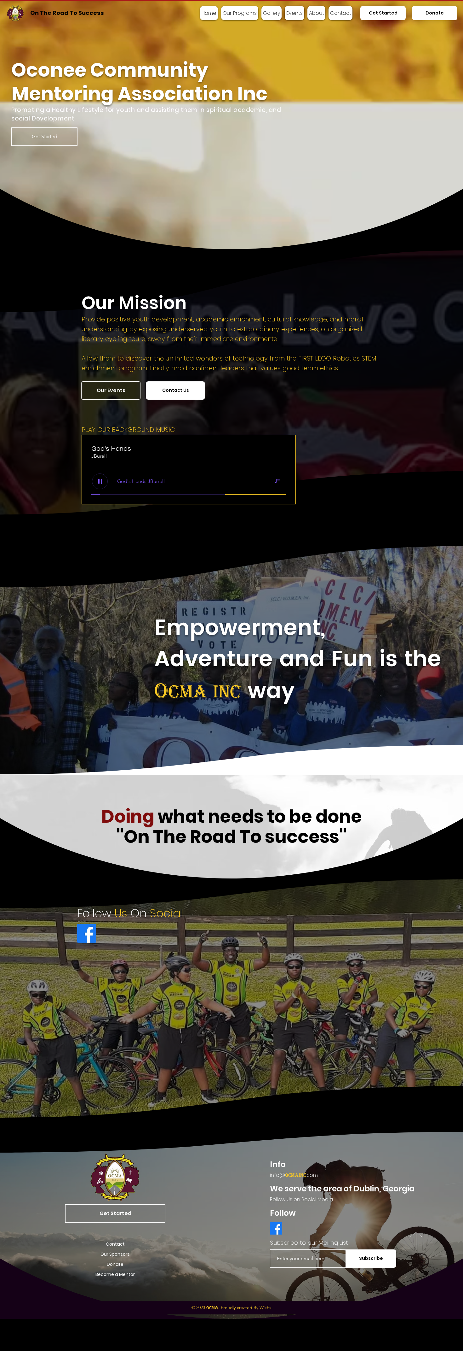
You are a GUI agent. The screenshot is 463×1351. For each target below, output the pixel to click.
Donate (115, 1264)
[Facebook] (86, 933)
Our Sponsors (115, 1254)
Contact (115, 1244)
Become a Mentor (115, 1274)
